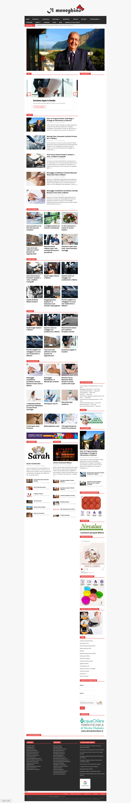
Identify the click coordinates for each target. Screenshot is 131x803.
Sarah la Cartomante (39, 511)
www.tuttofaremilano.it (58, 540)
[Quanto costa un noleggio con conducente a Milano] (70, 266)
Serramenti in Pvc (84, 358)
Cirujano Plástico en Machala (32, 555)
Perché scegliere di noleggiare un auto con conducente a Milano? (69, 301)
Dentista (82, 366)
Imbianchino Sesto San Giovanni (60, 551)
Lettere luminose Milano (62, 461)
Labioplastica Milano (57, 533)
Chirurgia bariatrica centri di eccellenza (69, 425)
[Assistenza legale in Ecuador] (70, 340)
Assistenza (55, 17)
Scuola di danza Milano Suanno (32, 299)
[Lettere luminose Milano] (65, 451)
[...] (75, 128)
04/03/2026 (50, 138)
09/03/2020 (56, 463)
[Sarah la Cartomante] (29, 513)
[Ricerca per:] (97, 23)
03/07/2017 (63, 515)
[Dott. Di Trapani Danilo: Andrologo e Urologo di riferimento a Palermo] (35, 123)
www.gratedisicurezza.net (59, 537)
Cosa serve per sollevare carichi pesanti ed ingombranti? (32, 249)
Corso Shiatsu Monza (31, 542)
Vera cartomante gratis (40, 485)
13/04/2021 (30, 464)
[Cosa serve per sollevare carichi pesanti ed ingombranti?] (34, 238)
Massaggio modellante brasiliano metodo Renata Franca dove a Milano (62, 190)
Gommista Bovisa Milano (86, 106)
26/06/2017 (37, 513)
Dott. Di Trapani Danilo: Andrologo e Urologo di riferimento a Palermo (65, 61)
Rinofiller (82, 109)
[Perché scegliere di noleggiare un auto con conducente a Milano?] (70, 290)
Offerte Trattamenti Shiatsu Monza (34, 545)
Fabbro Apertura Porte (85, 363)
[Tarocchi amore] (29, 500)
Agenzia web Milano (54, 580)
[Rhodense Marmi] (56, 502)
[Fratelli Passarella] (56, 514)
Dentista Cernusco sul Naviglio (87, 383)
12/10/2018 (63, 481)
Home (27, 17)
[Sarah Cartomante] (38, 451)
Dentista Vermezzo (84, 119)
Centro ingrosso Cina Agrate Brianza (89, 101)
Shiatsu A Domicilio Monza (32, 547)
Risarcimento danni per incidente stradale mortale (69, 328)
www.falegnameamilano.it (59, 539)
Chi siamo (65, 577)
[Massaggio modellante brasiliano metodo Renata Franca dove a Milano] (35, 195)
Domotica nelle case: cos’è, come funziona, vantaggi (69, 247)
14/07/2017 (63, 509)
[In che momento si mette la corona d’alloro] (70, 216)
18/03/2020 (37, 481)
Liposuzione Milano (57, 531)
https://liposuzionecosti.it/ (32, 539)
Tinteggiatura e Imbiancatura (59, 550)
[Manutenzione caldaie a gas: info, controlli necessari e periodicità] (52, 237)
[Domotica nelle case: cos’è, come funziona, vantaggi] (70, 237)
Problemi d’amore (38, 492)
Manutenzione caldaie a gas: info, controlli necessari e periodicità (51, 248)
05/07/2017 (37, 493)
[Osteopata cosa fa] (52, 394)
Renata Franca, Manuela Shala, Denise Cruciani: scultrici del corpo (68, 379)
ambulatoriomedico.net (58, 555)
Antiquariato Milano (85, 371)
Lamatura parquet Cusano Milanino (67, 479)
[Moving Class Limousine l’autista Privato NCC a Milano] (35, 141)
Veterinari (29, 20)
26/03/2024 (50, 175)
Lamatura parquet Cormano (67, 494)
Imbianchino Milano (85, 373)
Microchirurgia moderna (67, 401)
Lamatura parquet (84, 386)
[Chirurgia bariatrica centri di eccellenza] (70, 417)
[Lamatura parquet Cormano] (56, 494)
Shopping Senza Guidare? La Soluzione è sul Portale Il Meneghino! (52, 301)
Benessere (66, 17)
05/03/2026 (50, 121)
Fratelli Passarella (64, 513)
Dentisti (75, 17)
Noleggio (47, 20)
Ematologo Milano (30, 531)
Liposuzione (83, 388)
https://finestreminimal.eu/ (59, 559)
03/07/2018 (63, 502)
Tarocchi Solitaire (84, 391)
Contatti (95, 577)
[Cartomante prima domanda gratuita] (29, 479)
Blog (60, 20)
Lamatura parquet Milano (92, 247)
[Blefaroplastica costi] (52, 417)
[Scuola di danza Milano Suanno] (34, 290)
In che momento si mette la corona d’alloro (69, 226)
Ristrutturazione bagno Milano (87, 361)
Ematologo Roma (30, 533)
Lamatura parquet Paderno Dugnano (67, 487)
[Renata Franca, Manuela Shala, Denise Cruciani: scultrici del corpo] (70, 368)
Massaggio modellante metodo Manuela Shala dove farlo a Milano (62, 172)
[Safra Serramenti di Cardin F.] (56, 508)
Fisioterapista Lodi (84, 381)
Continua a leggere (60, 90)
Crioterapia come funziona (32, 425)
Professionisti (94, 17)
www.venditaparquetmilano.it (60, 534)
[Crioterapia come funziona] (34, 417)
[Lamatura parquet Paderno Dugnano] (56, 487)
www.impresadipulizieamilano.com (61, 545)
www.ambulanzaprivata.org (59, 558)
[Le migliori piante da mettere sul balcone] (52, 216)
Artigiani (35, 17)
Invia (82, 423)
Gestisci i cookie (6, 800)
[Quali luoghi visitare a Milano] (52, 266)
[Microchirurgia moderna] (70, 393)
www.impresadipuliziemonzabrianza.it (61, 547)
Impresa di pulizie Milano (86, 376)
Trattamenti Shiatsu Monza (32, 548)
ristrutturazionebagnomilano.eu (60, 556)
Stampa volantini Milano (31, 536)
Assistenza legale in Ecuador (61, 81)
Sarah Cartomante (33, 462)
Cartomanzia (31, 440)
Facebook (103, 577)
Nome (82, 400)
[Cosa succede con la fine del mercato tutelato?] (34, 216)
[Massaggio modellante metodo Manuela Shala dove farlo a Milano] (35, 177)
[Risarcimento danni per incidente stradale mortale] (70, 318)
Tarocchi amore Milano (39, 505)
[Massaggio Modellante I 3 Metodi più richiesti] (52, 368)
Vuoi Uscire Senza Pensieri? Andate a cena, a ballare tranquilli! (60, 154)
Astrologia (45, 17)
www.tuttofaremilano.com (59, 542)
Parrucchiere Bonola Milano (87, 121)
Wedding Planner (30, 550)
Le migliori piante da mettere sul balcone (52, 225)
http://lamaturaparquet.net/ (32, 537)
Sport (54, 20)
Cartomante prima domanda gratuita (41, 478)
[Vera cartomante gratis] (29, 486)
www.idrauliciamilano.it (92, 446)
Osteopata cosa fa (51, 402)
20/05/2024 (50, 157)
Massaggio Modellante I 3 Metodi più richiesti (51, 378)
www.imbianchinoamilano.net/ (60, 544)
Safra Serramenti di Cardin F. (67, 507)
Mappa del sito (87, 577)
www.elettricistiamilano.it (59, 536)
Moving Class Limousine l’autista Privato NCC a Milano (62, 136)
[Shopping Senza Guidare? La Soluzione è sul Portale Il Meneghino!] (52, 290)
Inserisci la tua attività (72, 20)
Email (82, 408)
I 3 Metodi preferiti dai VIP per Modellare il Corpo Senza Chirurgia (34, 405)
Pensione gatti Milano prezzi (87, 117)
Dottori (83, 17)
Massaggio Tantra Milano (86, 104)
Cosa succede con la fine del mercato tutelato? (33, 226)
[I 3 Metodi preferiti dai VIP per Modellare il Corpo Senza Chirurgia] (34, 394)
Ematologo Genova (30, 534)
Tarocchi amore (38, 499)
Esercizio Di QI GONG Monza (32, 540)
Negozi (37, 20)
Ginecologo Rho (84, 107)
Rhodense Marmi (64, 500)
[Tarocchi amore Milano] (29, 506)
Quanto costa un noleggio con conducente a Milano (69, 276)
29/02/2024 (50, 193)
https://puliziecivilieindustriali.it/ (33, 551)
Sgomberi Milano (84, 378)
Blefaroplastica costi (51, 424)
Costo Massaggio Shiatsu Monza (33, 544)
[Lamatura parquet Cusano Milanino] (56, 479)
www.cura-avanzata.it (31, 553)
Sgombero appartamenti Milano (88, 368)
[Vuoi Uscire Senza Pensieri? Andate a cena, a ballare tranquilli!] (35, 159)
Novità (30, 113)
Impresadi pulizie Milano (58, 548)
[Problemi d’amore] (29, 493)
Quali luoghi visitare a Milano (51, 275)
